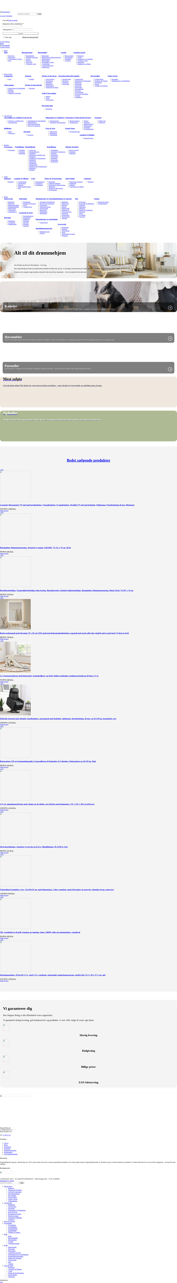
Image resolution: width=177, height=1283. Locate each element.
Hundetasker (32, 163)
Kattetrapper (54, 160)
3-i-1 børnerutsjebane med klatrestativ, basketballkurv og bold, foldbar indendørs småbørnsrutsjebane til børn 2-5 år (49, 676)
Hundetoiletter (33, 165)
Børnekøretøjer (27, 52)
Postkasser (87, 122)
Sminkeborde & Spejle (68, 234)
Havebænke (78, 84)
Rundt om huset (85, 118)
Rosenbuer (65, 82)
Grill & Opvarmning (49, 93)
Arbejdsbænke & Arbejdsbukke (37, 121)
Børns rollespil (69, 56)
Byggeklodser (69, 57)
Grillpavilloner (99, 79)
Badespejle (11, 203)
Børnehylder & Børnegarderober (51, 57)
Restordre (7, 1148)
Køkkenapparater (45, 232)
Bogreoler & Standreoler (47, 203)
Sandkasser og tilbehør (84, 64)
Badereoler (11, 202)
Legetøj (63, 52)
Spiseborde (65, 213)
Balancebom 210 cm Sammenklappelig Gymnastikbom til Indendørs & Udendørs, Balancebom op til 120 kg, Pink (48, 761)
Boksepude (52, 182)
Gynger (80, 57)
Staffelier (72, 185)
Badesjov (28, 76)
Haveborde (78, 86)
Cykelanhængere (40, 182)
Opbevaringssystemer (34, 124)
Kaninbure (72, 152)
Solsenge (77, 95)
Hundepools (32, 161)
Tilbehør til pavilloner (101, 86)
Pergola (97, 84)
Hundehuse (32, 157)
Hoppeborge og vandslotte (85, 59)
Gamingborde (44, 222)
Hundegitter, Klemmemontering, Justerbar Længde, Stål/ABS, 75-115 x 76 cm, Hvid (35, 548)
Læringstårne (46, 64)
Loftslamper (11, 222)
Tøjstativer (65, 235)
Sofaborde (82, 212)
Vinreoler (64, 218)
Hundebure (32, 153)
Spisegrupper (65, 215)
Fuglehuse (22, 152)
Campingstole (79, 79)
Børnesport (81, 56)
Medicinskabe (12, 208)
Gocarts (28, 59)
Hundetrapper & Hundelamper (38, 166)
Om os (6, 1143)
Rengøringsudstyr (75, 121)
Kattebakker (54, 150)
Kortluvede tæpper (103, 202)
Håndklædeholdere (13, 207)
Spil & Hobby (70, 178)
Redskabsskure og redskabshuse (121, 81)
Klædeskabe (65, 227)
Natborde (64, 229)
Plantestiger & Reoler (52, 87)
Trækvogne (102, 122)
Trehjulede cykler (31, 64)
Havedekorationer (64, 76)
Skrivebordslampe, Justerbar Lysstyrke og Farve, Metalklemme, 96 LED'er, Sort (34, 847)
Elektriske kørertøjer (32, 57)
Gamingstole (43, 205)
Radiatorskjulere (88, 124)
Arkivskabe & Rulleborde (47, 202)
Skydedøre (87, 127)
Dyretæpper (8, 147)
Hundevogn (32, 168)
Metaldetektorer (32, 122)
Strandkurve (78, 97)
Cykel (33, 178)
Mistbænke (49, 82)
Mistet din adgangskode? (30, 37)
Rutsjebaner (81, 62)
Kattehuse (54, 153)
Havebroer (65, 81)
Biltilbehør (7, 128)
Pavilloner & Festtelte (101, 81)
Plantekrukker (50, 86)
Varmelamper (50, 100)
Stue (76, 199)
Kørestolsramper (88, 138)
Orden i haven (113, 76)
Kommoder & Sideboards (86, 203)
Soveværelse (62, 224)
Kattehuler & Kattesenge (58, 152)
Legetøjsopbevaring (47, 65)
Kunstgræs (49, 109)
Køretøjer (28, 61)
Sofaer (81, 213)
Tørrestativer (12, 210)
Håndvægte (52, 187)
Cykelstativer (39, 183)
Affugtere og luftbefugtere (16, 121)
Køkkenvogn (65, 210)
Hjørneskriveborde (45, 207)
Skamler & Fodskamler (86, 210)
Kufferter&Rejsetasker (24, 187)
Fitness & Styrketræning (53, 178)
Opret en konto (12, 20)
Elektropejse (53, 133)
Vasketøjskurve (12, 212)
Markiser (10, 90)
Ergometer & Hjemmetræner (57, 185)
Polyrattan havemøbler (81, 94)
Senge (63, 232)
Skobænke (26, 221)
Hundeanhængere (34, 152)
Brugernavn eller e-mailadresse (13, 24)
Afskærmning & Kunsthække (16, 88)
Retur (6, 1145)
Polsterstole (82, 207)
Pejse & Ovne (50, 128)
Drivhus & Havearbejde (33, 85)
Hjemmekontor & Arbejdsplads (47, 199)
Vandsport (87, 178)
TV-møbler (82, 215)
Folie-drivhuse (50, 79)
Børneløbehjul (30, 56)
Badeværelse (8, 199)
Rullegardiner (88, 126)
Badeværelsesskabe (13, 205)
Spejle (25, 205)
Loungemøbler (79, 92)
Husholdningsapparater (44, 228)
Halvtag (86, 121)
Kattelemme (54, 157)
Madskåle (32, 170)
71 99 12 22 (29, 3)
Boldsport (7, 178)
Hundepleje (32, 160)
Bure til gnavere (74, 150)
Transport (98, 118)
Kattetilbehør (51, 147)
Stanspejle (26, 226)
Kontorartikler (44, 208)
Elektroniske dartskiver (76, 182)
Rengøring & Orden (72, 118)
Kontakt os (7, 1147)
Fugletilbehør (19, 147)
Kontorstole (43, 210)
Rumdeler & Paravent (29, 203)
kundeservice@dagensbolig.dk (10, 3)
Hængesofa (78, 82)
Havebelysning (66, 79)
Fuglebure (22, 150)
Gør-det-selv (28, 118)
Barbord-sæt (65, 203)
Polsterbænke (65, 231)
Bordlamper (11, 221)
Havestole (78, 91)
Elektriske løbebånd (54, 183)
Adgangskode (8, 29)
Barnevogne (11, 57)
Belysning (7, 218)
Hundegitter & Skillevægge (37, 155)
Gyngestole (82, 202)
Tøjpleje (42, 233)
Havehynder (78, 87)
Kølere (10, 131)
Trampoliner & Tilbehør (76, 187)
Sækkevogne (102, 121)
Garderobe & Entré (26, 213)
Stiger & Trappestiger (34, 126)
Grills (47, 98)
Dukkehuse (68, 59)
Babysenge (11, 56)
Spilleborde (72, 183)
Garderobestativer (28, 216)
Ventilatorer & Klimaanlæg (57, 122)
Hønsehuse (22, 153)
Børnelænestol (46, 59)
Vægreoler (82, 217)
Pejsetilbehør (53, 135)
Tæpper (97, 199)
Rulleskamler (43, 212)
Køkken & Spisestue (65, 199)
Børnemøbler (42, 52)
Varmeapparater (12, 122)
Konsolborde (27, 217)
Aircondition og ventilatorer (13, 118)
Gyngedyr (68, 61)
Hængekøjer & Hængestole (83, 81)
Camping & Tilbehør (21, 178)
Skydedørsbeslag (89, 129)
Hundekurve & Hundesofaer (37, 158)
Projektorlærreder (75, 131)
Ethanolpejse (53, 131)
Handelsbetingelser (10, 1150)
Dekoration (23, 199)
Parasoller (11, 91)
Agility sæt (32, 150)
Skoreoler (26, 222)
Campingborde (22, 182)
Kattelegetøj (54, 155)
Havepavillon (95, 76)
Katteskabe (54, 158)
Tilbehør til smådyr (72, 147)
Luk (1, 1282)
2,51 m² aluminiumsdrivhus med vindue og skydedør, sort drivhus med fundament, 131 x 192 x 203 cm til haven (47, 804)
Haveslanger (49, 81)
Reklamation (8, 1152)
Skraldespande (74, 122)
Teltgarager (11, 133)
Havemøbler (75, 76)
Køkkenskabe (65, 208)
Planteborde (49, 84)
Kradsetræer (54, 161)
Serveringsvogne (66, 212)
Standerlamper (12, 224)
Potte (9, 61)
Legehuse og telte (83, 61)
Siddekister (26, 219)
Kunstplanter (27, 202)
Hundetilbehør (30, 147)
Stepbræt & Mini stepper (56, 188)
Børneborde (45, 56)
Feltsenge (20, 185)
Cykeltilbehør (39, 185)
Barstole (64, 207)
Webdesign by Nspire (7, 1181)
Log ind (20, 33)
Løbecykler (29, 62)
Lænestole (82, 205)
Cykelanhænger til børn (15, 59)
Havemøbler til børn (48, 62)
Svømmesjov (8, 76)
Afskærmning (9, 85)
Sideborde (82, 208)
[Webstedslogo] (5, 12)
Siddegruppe (45, 67)
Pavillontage (98, 82)
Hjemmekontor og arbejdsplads (47, 219)
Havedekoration (47, 106)
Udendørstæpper (102, 203)
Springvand (65, 84)
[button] (4, 511)
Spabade (31, 79)
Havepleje (32, 88)
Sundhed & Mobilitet (87, 135)
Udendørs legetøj (79, 52)
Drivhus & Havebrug (49, 76)
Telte (19, 188)
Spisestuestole (66, 217)
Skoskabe (26, 224)
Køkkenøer (65, 202)
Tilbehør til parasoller (14, 93)
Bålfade (48, 96)
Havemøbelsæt (79, 89)
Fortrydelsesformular (11, 1154)
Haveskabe (115, 79)
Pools (9, 79)
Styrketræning (53, 190)
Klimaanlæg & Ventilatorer (55, 118)
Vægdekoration (27, 207)
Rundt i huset (70, 128)
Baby (6, 52)
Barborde (64, 205)
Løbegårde (72, 153)
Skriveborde (43, 213)
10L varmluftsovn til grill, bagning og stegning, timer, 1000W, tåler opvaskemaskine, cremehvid (40, 932)
